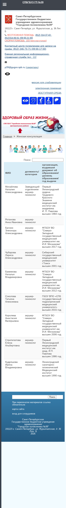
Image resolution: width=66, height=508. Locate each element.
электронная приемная (48, 88)
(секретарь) (32, 67)
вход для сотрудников (23, 414)
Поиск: (27, 159)
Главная (7, 136)
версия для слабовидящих (46, 82)
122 (34, 57)
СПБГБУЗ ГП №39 (33, 2)
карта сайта (18, 409)
